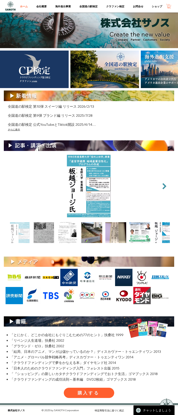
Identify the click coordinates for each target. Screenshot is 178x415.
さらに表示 (14, 129)
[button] (41, 6)
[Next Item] (172, 69)
